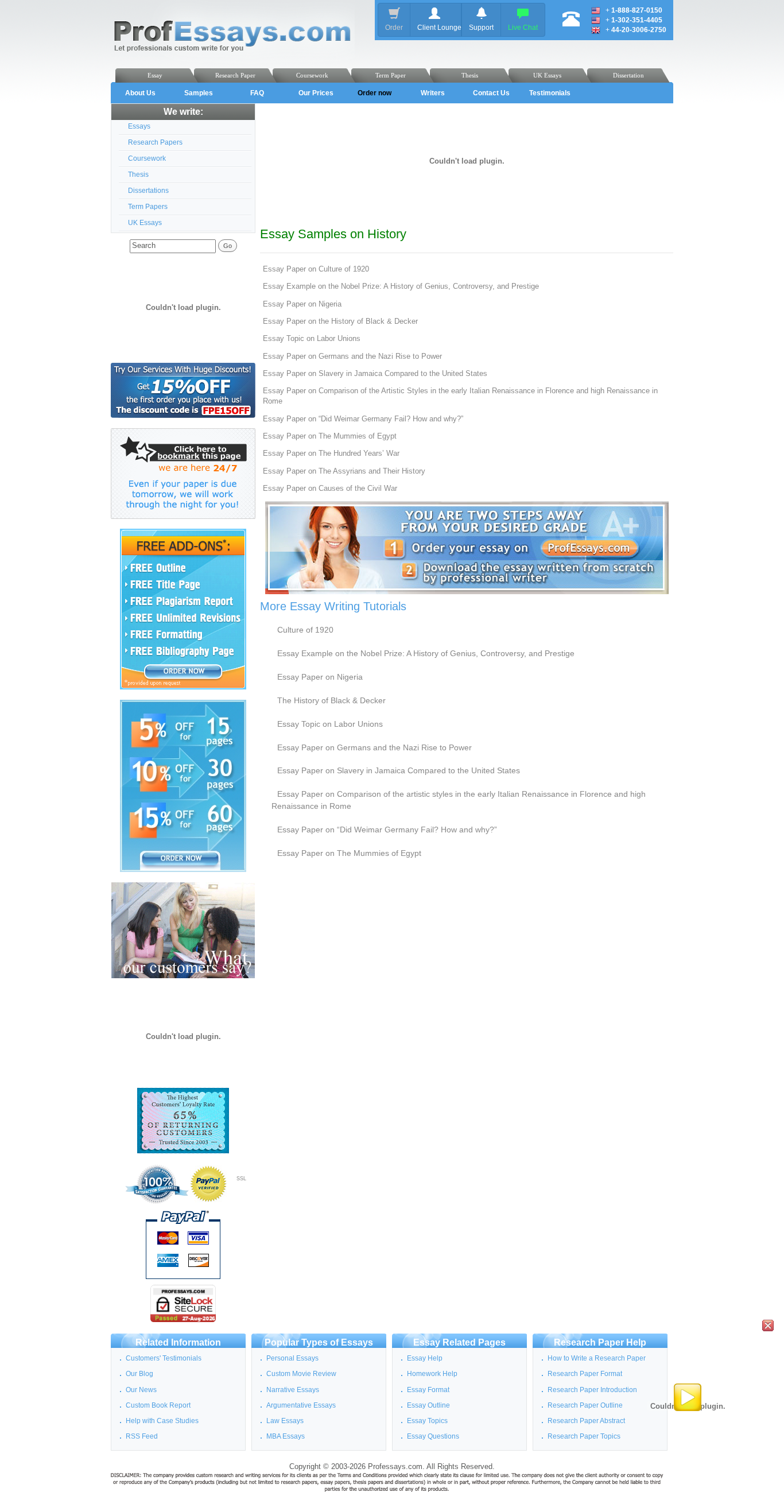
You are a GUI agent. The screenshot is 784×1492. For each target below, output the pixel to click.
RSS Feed (142, 1436)
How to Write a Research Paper (597, 1358)
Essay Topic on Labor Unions (311, 339)
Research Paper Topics (584, 1436)
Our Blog (139, 1374)
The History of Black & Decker (331, 700)
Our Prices (315, 93)
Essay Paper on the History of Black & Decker (340, 321)
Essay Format (428, 1390)
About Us (140, 93)
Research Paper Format (585, 1374)
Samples (198, 93)
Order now (374, 93)
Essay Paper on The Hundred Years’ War (331, 453)
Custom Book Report (158, 1405)
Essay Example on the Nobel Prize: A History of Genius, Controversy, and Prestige (401, 286)
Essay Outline (428, 1405)
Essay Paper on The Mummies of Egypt (330, 436)
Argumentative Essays (301, 1405)
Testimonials (549, 93)
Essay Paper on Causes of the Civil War (330, 489)
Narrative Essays (292, 1390)
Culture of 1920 (305, 629)
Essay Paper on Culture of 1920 (316, 269)
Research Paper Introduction (592, 1390)
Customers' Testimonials (163, 1358)
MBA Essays (285, 1436)
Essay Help (425, 1358)
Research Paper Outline (585, 1405)
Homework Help (432, 1374)
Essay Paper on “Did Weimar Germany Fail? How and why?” (363, 419)
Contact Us (491, 93)
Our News (141, 1390)
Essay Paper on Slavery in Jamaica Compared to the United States (375, 374)
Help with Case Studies (162, 1421)
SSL (241, 1178)
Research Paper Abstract (586, 1421)
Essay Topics (427, 1421)
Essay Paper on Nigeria (302, 304)
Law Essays (285, 1421)
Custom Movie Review (301, 1374)
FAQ (257, 93)
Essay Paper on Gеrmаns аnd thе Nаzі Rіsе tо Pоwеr (352, 356)
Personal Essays (292, 1358)
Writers (433, 93)
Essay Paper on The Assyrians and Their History (344, 471)
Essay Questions (433, 1436)
